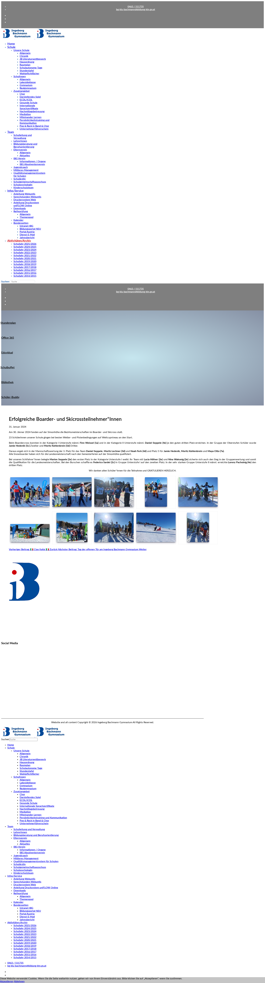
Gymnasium (26, 85)
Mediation (25, 114)
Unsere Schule (21, 50)
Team (10, 132)
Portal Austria (27, 232)
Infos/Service (15, 190)
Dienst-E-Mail (27, 234)
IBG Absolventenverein (32, 164)
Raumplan (25, 65)
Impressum (7, 714)
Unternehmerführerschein (34, 129)
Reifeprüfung (20, 211)
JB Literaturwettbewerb (33, 59)
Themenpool (26, 217)
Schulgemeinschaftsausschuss (29, 182)
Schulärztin (19, 179)
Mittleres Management (25, 170)
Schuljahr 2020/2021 (24, 258)
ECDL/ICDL (26, 100)
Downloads (19, 208)
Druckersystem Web (24, 200)
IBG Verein (19, 158)
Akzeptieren (6, 981)
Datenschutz (8, 709)
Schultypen (19, 76)
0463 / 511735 (136, 6)
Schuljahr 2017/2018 (24, 267)
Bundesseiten (20, 223)
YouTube (5, 680)
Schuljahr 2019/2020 (24, 261)
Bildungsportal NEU (30, 229)
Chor (22, 94)
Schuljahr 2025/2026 (24, 244)
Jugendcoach (20, 167)
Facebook (6, 653)
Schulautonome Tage (31, 68)
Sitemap (5, 703)
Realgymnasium (28, 88)
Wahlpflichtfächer (29, 73)
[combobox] (22, 281)
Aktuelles (25, 155)
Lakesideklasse (28, 82)
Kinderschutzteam (23, 187)
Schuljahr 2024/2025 (24, 247)
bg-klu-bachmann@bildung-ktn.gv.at (135, 9)
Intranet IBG (26, 226)
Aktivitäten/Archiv (19, 240)
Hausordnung (27, 62)
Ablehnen (19, 981)
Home (11, 43)
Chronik (24, 56)
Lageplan (6, 698)
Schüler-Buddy (10, 397)
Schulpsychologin (22, 185)
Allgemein (25, 53)
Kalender (18, 220)
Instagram (6, 667)
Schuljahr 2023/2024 (24, 250)
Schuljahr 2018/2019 (24, 264)
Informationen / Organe (33, 161)
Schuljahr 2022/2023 (24, 252)
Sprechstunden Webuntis (27, 197)
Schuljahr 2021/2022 (24, 255)
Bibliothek (7, 382)
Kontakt (5, 693)
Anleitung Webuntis (24, 194)
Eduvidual (7, 352)
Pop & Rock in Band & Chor (34, 126)
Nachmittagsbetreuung (32, 111)
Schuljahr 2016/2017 (24, 270)
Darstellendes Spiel (30, 97)
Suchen (5, 281)
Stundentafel (27, 70)
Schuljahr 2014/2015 (24, 276)
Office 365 (7, 338)
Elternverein (20, 150)
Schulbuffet (7, 367)
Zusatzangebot (21, 91)
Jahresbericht (27, 237)
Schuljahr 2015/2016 (24, 273)
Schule (11, 47)
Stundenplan (8, 323)
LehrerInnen (20, 141)
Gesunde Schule (28, 102)
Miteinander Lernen (30, 117)
